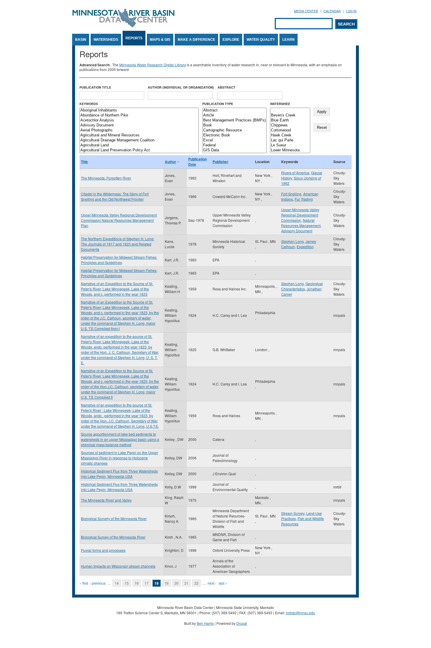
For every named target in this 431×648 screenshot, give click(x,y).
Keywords (88, 103)
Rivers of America (295, 172)
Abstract (226, 87)
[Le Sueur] (290, 145)
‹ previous (98, 583)
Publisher (220, 161)
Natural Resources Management (300, 223)
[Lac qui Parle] (290, 140)
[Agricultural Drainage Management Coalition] (139, 140)
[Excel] (234, 140)
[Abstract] (234, 110)
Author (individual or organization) (181, 87)
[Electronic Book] (234, 135)
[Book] (234, 125)
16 (137, 583)
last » (223, 583)
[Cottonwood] (290, 130)
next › (212, 583)
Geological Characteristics (302, 286)
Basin (80, 40)
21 (186, 583)
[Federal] (234, 145)
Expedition (305, 246)
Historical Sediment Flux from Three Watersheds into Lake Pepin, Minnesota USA (119, 473)
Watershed (280, 103)
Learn (288, 40)
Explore (231, 40)
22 (196, 583)
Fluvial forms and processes (103, 550)
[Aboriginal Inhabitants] (139, 110)
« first (83, 583)
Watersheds (106, 40)
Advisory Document (296, 230)
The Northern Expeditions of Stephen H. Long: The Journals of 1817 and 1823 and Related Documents (117, 244)
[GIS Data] (234, 150)
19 (166, 583)
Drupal (241, 623)
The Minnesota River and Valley (106, 500)
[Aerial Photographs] (139, 130)
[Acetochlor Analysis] (139, 120)
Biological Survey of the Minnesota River (113, 536)
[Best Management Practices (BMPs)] (234, 120)
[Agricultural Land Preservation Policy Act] (139, 150)
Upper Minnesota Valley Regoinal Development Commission (300, 215)
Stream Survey (292, 513)
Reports (133, 38)
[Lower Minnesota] (290, 150)
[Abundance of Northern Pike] (139, 115)
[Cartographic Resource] (234, 130)
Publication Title (95, 87)
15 (127, 583)
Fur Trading (304, 199)
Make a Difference (196, 40)
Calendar (332, 11)
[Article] (234, 115)
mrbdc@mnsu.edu (300, 612)
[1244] (290, 110)
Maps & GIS (160, 40)
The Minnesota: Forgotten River (106, 177)
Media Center (306, 11)
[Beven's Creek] (290, 115)
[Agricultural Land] (139, 145)
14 (117, 583)
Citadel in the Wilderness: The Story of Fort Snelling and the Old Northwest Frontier (115, 196)
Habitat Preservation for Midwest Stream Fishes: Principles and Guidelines (119, 260)
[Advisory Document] (139, 125)
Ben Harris (205, 623)
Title (84, 161)
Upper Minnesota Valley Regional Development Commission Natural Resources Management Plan (119, 220)
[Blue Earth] (290, 120)
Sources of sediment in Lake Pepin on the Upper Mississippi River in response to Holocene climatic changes (119, 458)
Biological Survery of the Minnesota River (114, 518)
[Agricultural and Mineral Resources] (139, 135)
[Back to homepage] (123, 25)
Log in (351, 11)
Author (170, 161)
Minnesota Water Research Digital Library (152, 64)
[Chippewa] (290, 125)
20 (176, 583)
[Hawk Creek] (290, 135)
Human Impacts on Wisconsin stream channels (118, 566)
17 (147, 583)
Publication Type (217, 103)
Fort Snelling (291, 193)
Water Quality (261, 40)
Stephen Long (292, 241)
